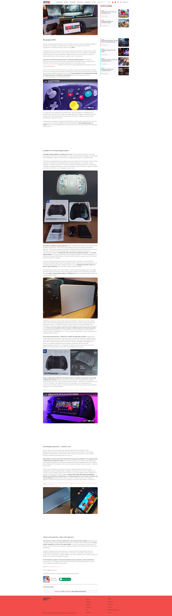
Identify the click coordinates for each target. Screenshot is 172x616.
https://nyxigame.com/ (50, 64)
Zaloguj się (58, 591)
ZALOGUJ (125, 2)
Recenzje (88, 601)
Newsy (88, 599)
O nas (109, 612)
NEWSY (66, 2)
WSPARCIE (88, 2)
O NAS (94, 2)
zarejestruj (67, 591)
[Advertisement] (70, 138)
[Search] (109, 2)
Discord (110, 607)
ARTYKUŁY (80, 2)
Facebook (110, 601)
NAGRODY (60, 2)
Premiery (88, 607)
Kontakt (88, 612)
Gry (87, 609)
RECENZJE (73, 2)
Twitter (109, 599)
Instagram (110, 604)
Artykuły (88, 604)
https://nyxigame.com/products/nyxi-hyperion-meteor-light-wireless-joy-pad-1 (70, 390)
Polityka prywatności (113, 609)
